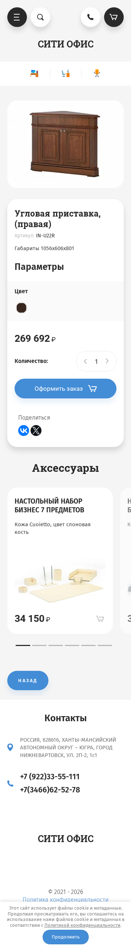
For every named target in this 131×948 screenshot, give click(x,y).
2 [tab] (39, 645)
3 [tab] (55, 645)
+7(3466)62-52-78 (50, 790)
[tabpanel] (60, 561)
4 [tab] (72, 645)
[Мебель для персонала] (65, 73)
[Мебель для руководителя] (34, 73)
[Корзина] (114, 17)
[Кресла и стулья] (96, 73)
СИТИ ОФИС (66, 44)
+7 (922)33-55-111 (50, 776)
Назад (27, 680)
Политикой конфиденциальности (82, 925)
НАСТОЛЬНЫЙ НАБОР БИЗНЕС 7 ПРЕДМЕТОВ (49, 505)
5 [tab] (88, 645)
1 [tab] (23, 645)
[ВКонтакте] (23, 430)
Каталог (17, 17)
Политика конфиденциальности (65, 899)
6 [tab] (105, 645)
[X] (36, 430)
